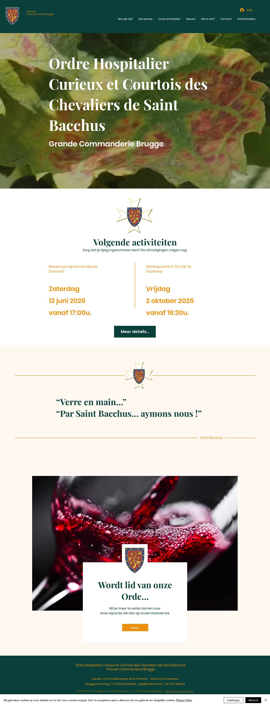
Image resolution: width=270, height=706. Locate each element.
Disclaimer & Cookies (179, 691)
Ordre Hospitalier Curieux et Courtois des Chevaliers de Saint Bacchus (130, 665)
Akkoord (253, 700)
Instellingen (233, 700)
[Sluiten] (265, 700)
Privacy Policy (184, 700)
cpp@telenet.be (149, 684)
